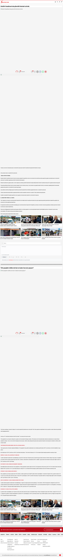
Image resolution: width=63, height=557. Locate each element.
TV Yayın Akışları (34, 542)
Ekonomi (24, 534)
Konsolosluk (34, 534)
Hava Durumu (26, 539)
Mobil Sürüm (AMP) (46, 546)
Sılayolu (54, 534)
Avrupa (12, 534)
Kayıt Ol (2, 541)
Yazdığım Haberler (11, 546)
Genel (28, 534)
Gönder (4, 257)
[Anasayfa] (55, 2)
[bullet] (18, 257)
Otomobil (45, 534)
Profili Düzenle (10, 539)
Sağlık (49, 534)
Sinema (32, 541)
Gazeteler (16, 541)
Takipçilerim (9, 544)
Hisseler (39, 544)
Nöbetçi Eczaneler (27, 542)
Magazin (40, 534)
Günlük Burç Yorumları (19, 544)
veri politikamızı (47, 555)
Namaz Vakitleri (27, 541)
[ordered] (16, 257)
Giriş (1, 539)
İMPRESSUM (45, 542)
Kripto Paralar (34, 539)
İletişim (44, 544)
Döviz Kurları (39, 542)
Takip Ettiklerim (10, 542)
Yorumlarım (9, 548)
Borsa (38, 541)
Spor (59, 534)
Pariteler (16, 542)
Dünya (16, 534)
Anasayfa (3, 534)
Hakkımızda (45, 539)
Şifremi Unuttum (4, 542)
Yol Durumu (33, 544)
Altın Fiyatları (40, 539)
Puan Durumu (26, 544)
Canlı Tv (16, 539)
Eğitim (20, 534)
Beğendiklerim (10, 541)
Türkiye (7, 534)
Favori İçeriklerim (10, 549)
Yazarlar (44, 541)
